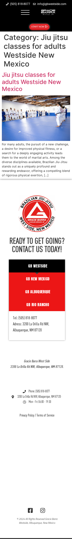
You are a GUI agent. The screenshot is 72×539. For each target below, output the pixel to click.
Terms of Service (45, 415)
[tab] (37, 266)
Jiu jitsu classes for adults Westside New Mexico (31, 81)
